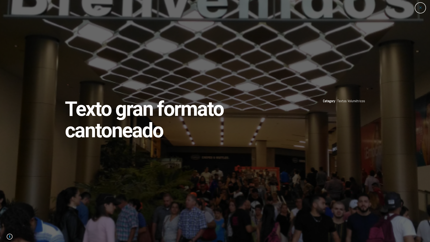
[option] (215, 121)
